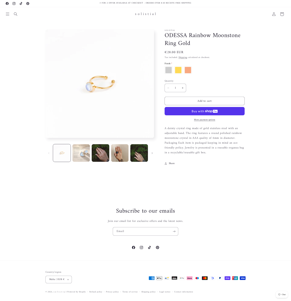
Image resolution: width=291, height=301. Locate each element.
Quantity (169, 81)
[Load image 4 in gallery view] (120, 153)
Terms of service (130, 292)
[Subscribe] (174, 231)
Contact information (183, 292)
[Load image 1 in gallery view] (62, 153)
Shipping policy (148, 292)
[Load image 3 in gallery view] (100, 153)
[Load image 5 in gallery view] (139, 153)
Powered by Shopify (76, 292)
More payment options (204, 119)
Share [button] (172, 163)
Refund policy (95, 292)
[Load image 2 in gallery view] (81, 153)
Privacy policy (112, 292)
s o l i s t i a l (60, 292)
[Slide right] (152, 153)
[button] (8, 14)
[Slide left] (48, 153)
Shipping (183, 57)
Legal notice (165, 292)
